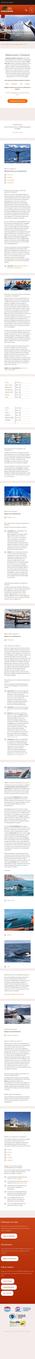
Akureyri (9, 1152)
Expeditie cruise (11, 517)
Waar (7, 84)
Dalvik (8, 1155)
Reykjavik (15, 92)
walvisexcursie (13, 736)
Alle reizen (8, 92)
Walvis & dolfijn (14, 44)
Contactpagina (7, 1281)
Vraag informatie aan (17, 101)
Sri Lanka (24, 1183)
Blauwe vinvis (8, 385)
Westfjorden (10, 267)
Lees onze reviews (17, 132)
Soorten (27, 84)
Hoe (21, 84)
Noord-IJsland (23, 266)
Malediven (17, 1183)
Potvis (6, 397)
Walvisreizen (23, 44)
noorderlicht (18, 76)
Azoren (12, 1178)
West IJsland (10, 182)
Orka (6, 410)
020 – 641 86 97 (7, 1293)
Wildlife (7, 44)
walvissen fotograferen (19, 754)
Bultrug (7, 394)
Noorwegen (19, 1178)
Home (2, 44)
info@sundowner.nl (8, 1287)
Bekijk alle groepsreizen (9, 1258)
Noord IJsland (22, 92)
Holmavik (9, 1157)
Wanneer (14, 84)
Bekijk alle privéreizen (9, 1236)
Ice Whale (20, 594)
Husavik (9, 1149)
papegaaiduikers (18, 1060)
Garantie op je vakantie (7, 2)
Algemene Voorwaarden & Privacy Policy (21, 1331)
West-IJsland (18, 267)
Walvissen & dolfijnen (12, 1035)
